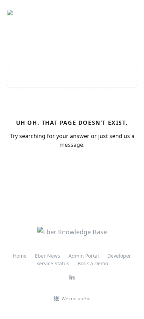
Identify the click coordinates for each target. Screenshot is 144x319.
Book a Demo (93, 263)
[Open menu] (130, 12)
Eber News (47, 255)
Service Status (52, 263)
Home (20, 255)
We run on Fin (76, 298)
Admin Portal (84, 255)
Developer (119, 255)
